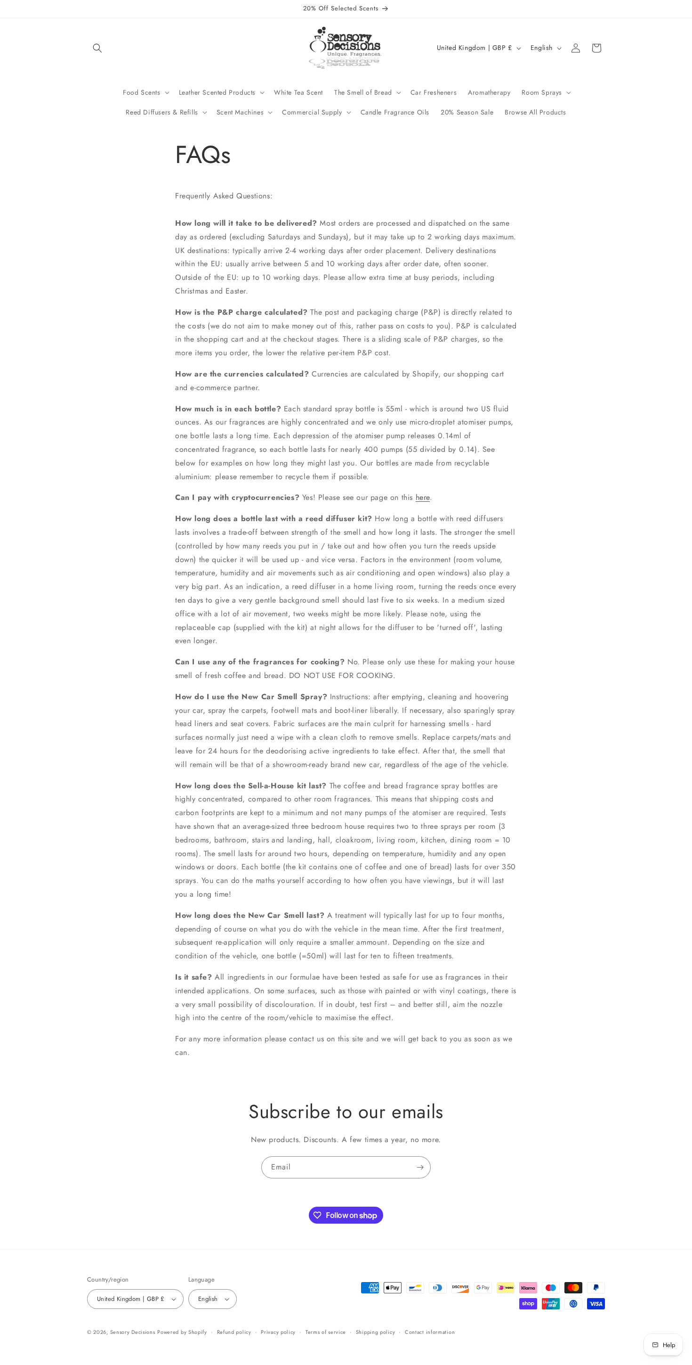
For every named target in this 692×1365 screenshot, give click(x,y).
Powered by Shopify (182, 1332)
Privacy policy (278, 1332)
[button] (97, 48)
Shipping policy (375, 1332)
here (423, 497)
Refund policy (234, 1332)
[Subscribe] (420, 1167)
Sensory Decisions (132, 1332)
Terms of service (326, 1332)
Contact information (430, 1332)
